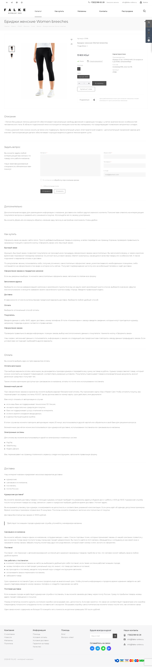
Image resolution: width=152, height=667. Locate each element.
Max (21, 2)
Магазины (8, 640)
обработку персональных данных (66, 180)
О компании (9, 634)
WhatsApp (16, 2)
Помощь (36, 634)
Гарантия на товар (41, 643)
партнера (15, 584)
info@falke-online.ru (129, 2)
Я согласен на (61, 180)
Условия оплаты (40, 637)
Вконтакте (6, 2)
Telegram (11, 2)
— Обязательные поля (50, 186)
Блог (63, 634)
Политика (8, 643)
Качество (37, 647)
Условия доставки (41, 640)
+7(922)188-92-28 (134, 635)
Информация (39, 630)
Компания (9, 630)
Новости (8, 637)
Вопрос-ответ (67, 637)
